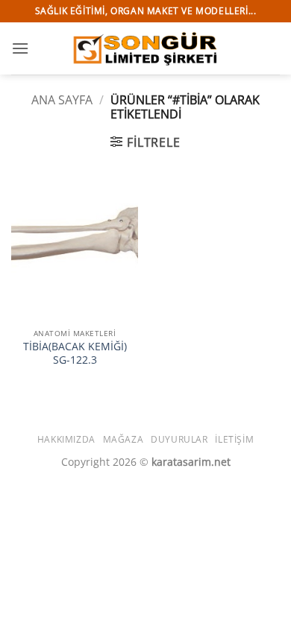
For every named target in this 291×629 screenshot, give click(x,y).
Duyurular (179, 439)
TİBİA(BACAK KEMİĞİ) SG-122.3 (75, 353)
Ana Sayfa (62, 100)
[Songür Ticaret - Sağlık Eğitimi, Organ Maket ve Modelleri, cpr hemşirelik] (145, 48)
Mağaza (123, 439)
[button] (20, 48)
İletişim (234, 439)
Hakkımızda (66, 439)
